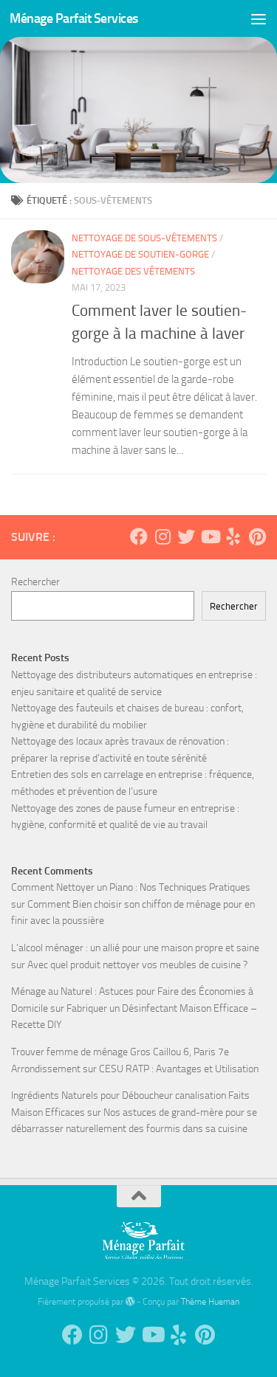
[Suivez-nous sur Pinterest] (257, 536)
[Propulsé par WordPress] (130, 1301)
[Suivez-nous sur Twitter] (186, 536)
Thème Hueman (210, 1301)
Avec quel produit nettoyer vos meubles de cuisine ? (137, 965)
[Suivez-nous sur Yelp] (233, 536)
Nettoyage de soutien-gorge (140, 254)
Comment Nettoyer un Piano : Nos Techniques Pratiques (130, 887)
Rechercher (35, 582)
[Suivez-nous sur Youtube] (210, 536)
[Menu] (258, 18)
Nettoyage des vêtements (133, 271)
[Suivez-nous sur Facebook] (139, 536)
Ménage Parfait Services (74, 18)
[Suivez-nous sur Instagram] (162, 536)
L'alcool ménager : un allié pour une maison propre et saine (135, 948)
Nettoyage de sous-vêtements (144, 238)
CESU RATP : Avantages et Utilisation (179, 1069)
